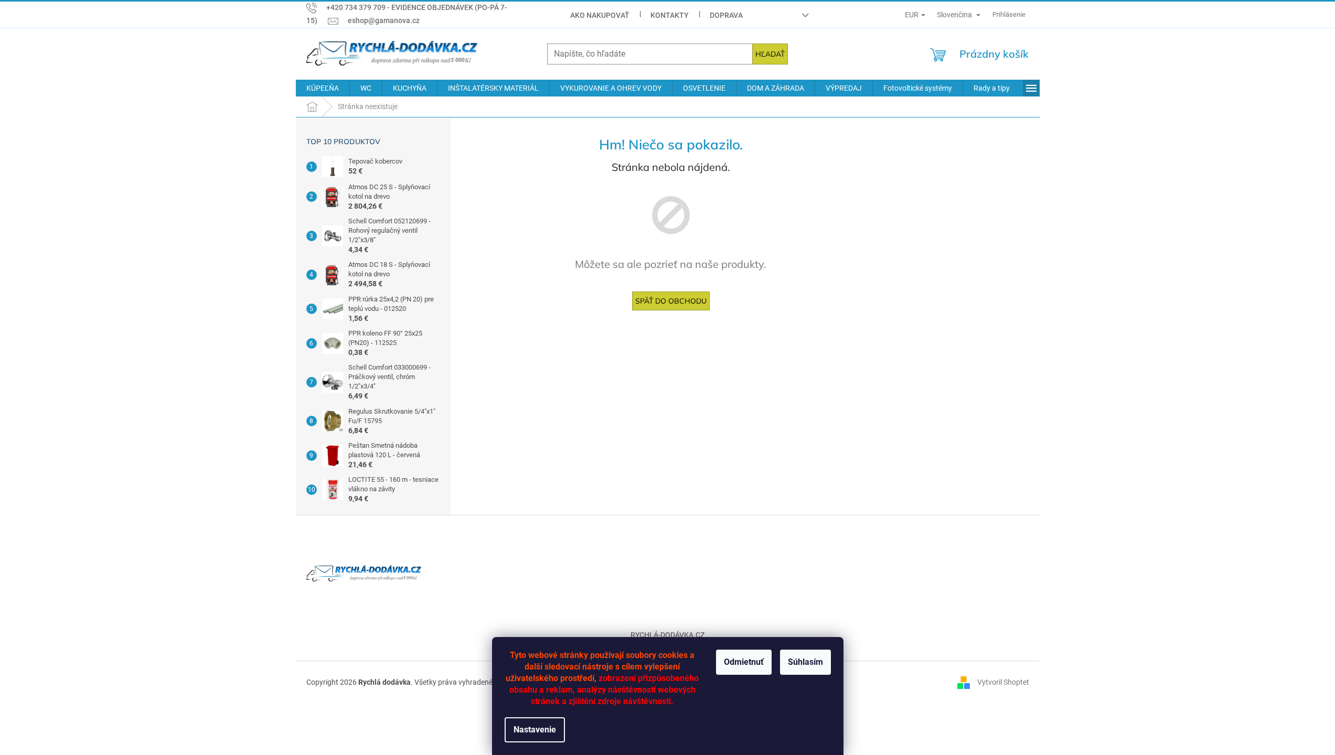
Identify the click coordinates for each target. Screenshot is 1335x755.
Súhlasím (805, 662)
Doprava (726, 15)
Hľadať (770, 54)
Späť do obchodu (671, 301)
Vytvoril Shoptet (1003, 681)
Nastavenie (535, 730)
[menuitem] (322, 88)
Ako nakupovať (599, 15)
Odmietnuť (744, 662)
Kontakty (669, 15)
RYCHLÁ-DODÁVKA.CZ (667, 635)
